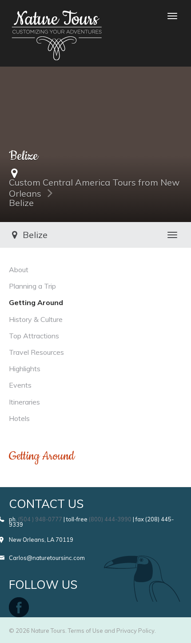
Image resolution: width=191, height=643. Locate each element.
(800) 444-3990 (110, 519)
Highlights (24, 368)
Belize (21, 202)
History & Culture (36, 319)
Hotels (19, 418)
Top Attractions (34, 335)
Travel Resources (36, 352)
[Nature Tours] (56, 16)
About (18, 269)
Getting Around (36, 302)
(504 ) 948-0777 (40, 519)
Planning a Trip (32, 286)
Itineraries (24, 401)
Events (20, 385)
